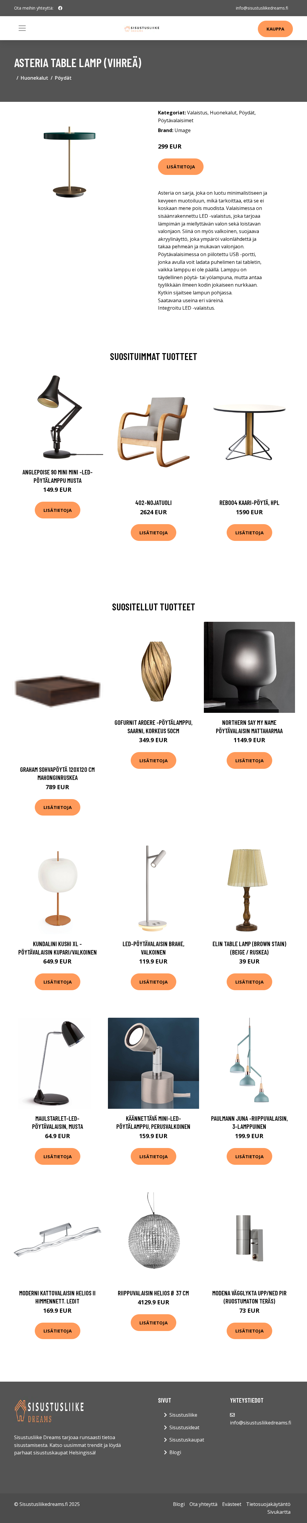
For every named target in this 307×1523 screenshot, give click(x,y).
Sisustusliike (183, 1415)
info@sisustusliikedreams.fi (262, 8)
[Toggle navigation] (22, 28)
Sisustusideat (184, 1427)
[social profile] (60, 8)
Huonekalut (34, 78)
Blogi (175, 1452)
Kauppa (275, 29)
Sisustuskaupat (186, 1439)
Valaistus (197, 112)
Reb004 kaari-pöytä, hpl (249, 502)
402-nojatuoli (153, 502)
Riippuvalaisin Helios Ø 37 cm (153, 1293)
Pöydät (63, 78)
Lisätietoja (181, 167)
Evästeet (231, 1504)
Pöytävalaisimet (175, 120)
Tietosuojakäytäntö (268, 1504)
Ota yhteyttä (203, 1504)
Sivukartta (279, 1512)
